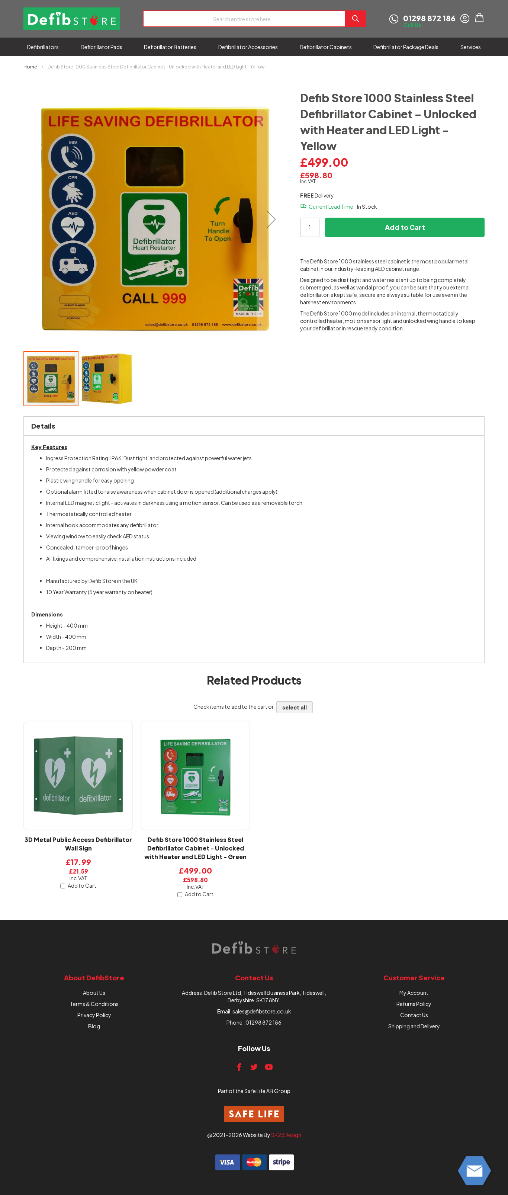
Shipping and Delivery (414, 1026)
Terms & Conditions (94, 1003)
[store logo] (71, 18)
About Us (94, 992)
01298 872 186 (263, 1022)
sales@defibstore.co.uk (261, 1011)
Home (30, 67)
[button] (271, 218)
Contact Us (414, 1015)
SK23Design (286, 1134)
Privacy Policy (94, 1015)
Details (43, 426)
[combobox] (244, 18)
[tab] (254, 426)
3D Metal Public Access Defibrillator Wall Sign (78, 844)
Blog (94, 1026)
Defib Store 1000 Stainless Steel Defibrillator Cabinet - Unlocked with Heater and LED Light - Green (195, 848)
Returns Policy (413, 1003)
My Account (413, 992)
